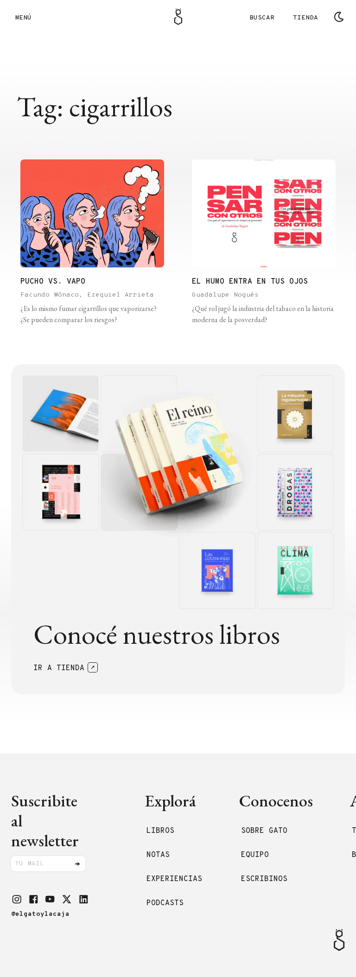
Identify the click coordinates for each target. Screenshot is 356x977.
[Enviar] (77, 863)
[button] (16, 899)
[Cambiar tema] (339, 16)
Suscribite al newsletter (45, 821)
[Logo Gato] (178, 16)
